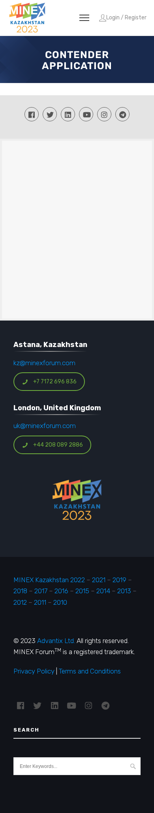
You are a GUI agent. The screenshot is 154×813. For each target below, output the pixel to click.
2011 (40, 602)
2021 (98, 580)
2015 (82, 591)
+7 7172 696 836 (55, 381)
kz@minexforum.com (44, 363)
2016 (61, 591)
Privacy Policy (33, 671)
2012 (20, 602)
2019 (118, 580)
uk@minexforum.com (44, 426)
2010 (60, 602)
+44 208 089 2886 (58, 444)
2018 (20, 591)
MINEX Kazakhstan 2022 (49, 580)
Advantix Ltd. (56, 641)
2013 (124, 591)
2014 (103, 591)
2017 (40, 591)
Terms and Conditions (90, 671)
